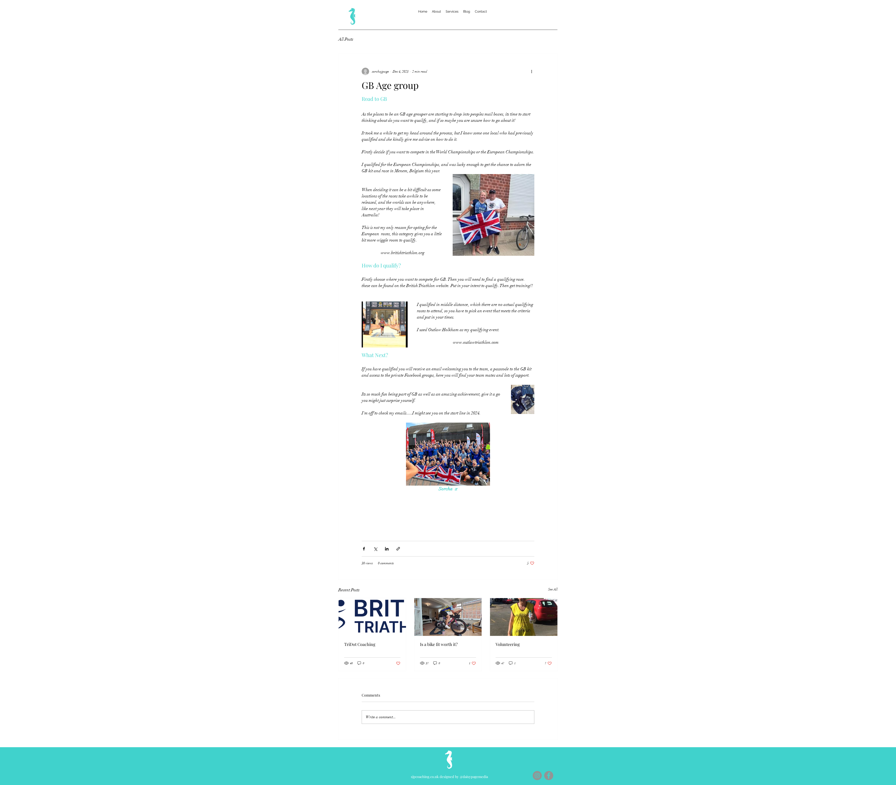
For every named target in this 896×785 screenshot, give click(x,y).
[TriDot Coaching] (372, 617)
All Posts (345, 39)
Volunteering (508, 644)
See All (553, 589)
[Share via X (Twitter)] (375, 549)
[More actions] (531, 71)
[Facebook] (548, 775)
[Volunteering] (523, 617)
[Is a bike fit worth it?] (448, 617)
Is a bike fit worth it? (439, 644)
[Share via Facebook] (364, 549)
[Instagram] (537, 775)
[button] (452, 11)
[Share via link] (398, 549)
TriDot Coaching (359, 644)
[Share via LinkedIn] (387, 549)
